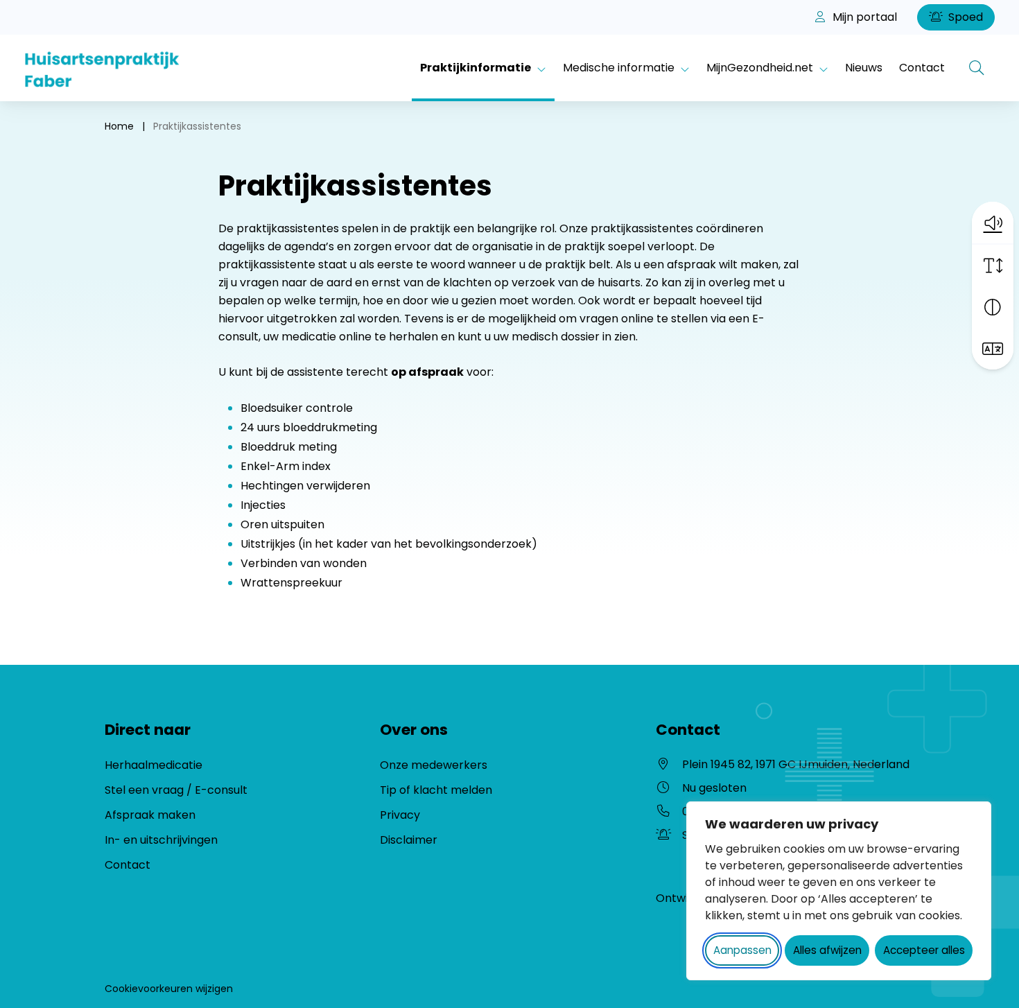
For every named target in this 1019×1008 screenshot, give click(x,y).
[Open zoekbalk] (977, 68)
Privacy (400, 815)
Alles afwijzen (827, 950)
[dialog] (838, 890)
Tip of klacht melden (436, 790)
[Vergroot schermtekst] (992, 265)
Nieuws (863, 68)
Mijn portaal (863, 17)
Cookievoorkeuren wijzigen (169, 989)
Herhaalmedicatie (153, 765)
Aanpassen (742, 950)
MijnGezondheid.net (759, 68)
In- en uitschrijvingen (161, 840)
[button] (992, 222)
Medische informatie (618, 68)
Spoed (964, 17)
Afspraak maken (150, 815)
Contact (922, 68)
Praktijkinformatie (475, 68)
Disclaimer (408, 840)
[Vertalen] (992, 349)
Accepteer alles (924, 950)
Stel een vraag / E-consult (176, 790)
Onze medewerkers (433, 765)
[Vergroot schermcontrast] (992, 307)
